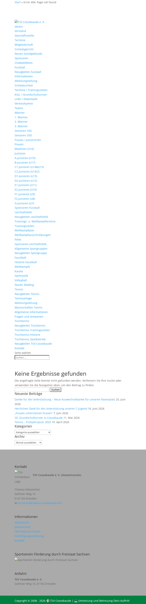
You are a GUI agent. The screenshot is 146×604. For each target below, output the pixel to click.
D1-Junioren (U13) (26, 176)
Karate (19, 271)
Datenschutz (23, 527)
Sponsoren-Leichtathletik (30, 244)
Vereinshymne (24, 103)
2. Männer (21, 121)
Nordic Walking (24, 285)
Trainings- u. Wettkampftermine (35, 221)
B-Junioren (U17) (25, 162)
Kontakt (19, 348)
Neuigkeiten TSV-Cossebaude (33, 343)
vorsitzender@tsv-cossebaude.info (40, 503)
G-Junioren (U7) (24, 203)
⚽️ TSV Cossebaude (58, 600)
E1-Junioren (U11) (26, 185)
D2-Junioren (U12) (26, 180)
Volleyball (21, 280)
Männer (20, 112)
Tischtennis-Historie (27, 334)
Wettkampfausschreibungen (33, 235)
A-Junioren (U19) (25, 158)
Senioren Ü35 (23, 131)
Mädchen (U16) (24, 149)
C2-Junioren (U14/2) (27, 171)
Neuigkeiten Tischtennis (30, 325)
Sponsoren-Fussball (27, 207)
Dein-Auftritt (121, 600)
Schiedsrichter (24, 85)
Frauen (19, 144)
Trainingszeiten (24, 226)
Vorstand (20, 31)
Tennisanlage (23, 298)
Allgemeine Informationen (31, 312)
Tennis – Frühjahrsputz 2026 (33, 422)
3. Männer (21, 126)
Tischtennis (22, 321)
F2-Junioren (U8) (25, 199)
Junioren (20, 153)
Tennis (19, 289)
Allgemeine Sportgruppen (31, 248)
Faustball (20, 257)
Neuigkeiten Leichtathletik (31, 217)
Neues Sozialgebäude (28, 53)
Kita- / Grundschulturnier (31, 94)
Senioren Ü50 (23, 135)
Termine (20, 40)
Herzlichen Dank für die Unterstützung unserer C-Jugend (51, 408)
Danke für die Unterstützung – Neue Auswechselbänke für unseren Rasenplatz (65, 399)
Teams (19, 108)
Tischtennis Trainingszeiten (32, 330)
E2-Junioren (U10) (26, 189)
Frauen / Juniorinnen (28, 140)
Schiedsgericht (24, 49)
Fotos (18, 239)
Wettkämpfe (22, 266)
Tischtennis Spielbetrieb (30, 339)
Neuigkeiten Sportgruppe (31, 253)
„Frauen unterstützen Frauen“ (34, 413)
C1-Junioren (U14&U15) (29, 167)
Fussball (20, 67)
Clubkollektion (24, 63)
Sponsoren (21, 58)
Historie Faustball (26, 262)
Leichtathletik (23, 212)
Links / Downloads (26, 99)
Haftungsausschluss (27, 531)
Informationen (24, 76)
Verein (19, 26)
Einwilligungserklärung (29, 536)
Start (18, 2)
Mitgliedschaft (24, 44)
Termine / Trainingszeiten (31, 90)
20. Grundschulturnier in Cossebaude (39, 417)
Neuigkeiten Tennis (27, 294)
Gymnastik (21, 275)
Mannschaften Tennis (28, 307)
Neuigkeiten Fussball (28, 72)
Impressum (22, 522)
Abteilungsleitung (26, 81)
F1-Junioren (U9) (25, 194)
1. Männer (21, 117)
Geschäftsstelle (24, 35)
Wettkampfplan (24, 230)
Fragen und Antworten (29, 316)
